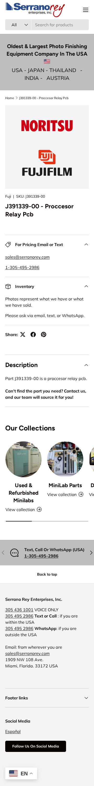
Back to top (47, 574)
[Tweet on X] (22, 334)
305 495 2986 (19, 616)
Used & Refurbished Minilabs (23, 493)
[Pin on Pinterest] (43, 334)
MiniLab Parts (65, 485)
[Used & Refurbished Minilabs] (23, 459)
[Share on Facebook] (33, 334)
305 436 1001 (19, 609)
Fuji (8, 196)
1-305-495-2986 (22, 267)
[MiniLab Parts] (65, 459)
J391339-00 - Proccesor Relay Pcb (43, 98)
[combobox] (47, 24)
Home (9, 98)
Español (13, 731)
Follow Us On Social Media (35, 746)
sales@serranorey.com (27, 257)
